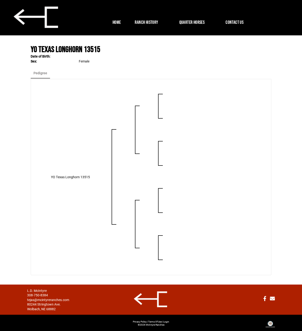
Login (166, 321)
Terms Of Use (155, 321)
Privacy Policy (140, 321)
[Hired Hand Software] (270, 322)
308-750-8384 (37, 295)
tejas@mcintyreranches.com (48, 300)
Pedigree (40, 73)
